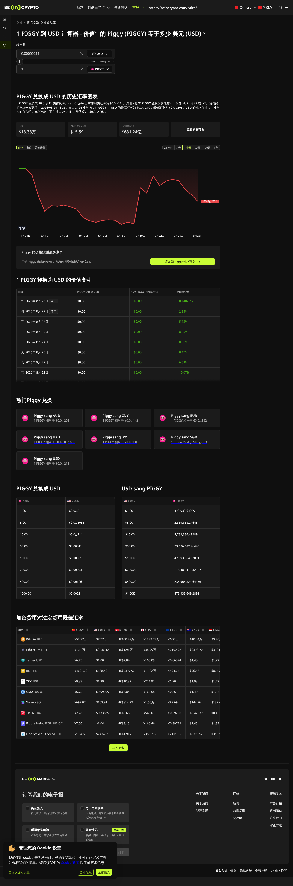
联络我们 (276, 818)
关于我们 (202, 803)
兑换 (19, 22)
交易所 (237, 818)
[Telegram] (280, 779)
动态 (80, 7)
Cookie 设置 (279, 871)
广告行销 (276, 803)
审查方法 (276, 825)
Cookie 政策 (70, 862)
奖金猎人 (121, 7)
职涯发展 (202, 810)
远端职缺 (276, 810)
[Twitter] (266, 779)
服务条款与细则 (225, 871)
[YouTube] (273, 779)
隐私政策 (246, 871)
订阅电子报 (96, 7)
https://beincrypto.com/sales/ (173, 7)
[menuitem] (5, 19)
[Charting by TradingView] (22, 228)
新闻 (236, 803)
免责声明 (261, 871)
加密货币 (239, 810)
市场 (135, 7)
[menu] (5, 32)
